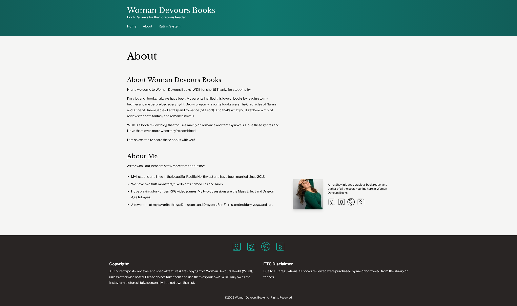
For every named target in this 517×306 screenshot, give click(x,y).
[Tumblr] (361, 202)
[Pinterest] (351, 202)
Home (131, 26)
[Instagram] (341, 202)
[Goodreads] (332, 202)
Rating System (170, 26)
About (147, 26)
